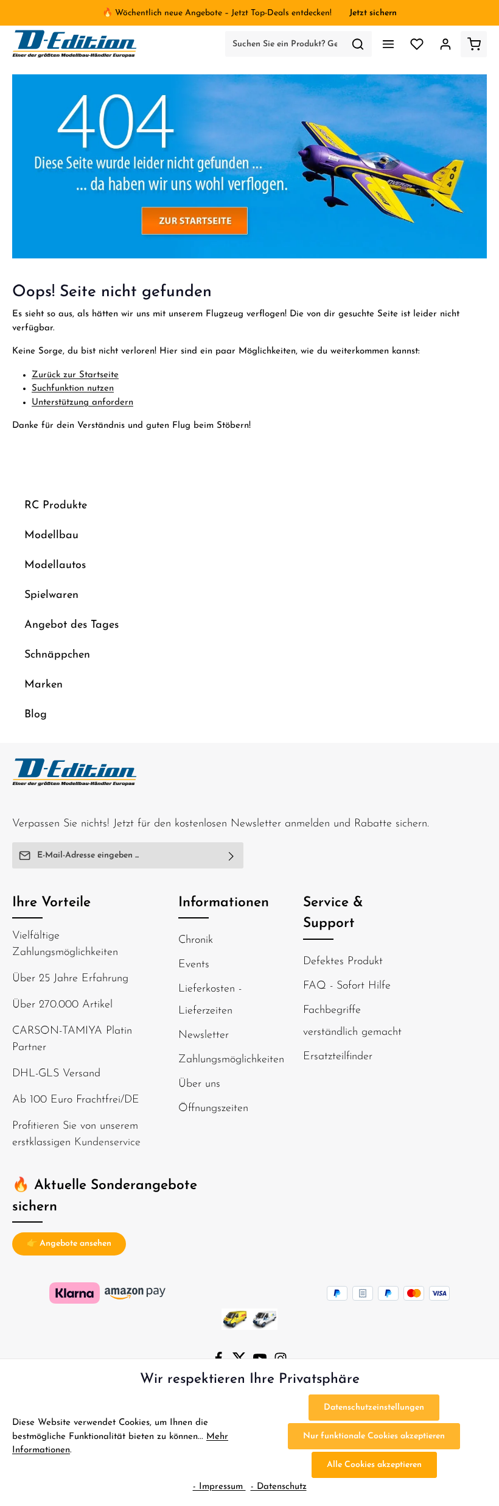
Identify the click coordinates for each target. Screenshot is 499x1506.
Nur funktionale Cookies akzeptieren (374, 1436)
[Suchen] (358, 43)
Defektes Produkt (343, 961)
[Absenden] (231, 855)
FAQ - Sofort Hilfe (347, 986)
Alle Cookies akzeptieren (374, 1464)
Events (193, 964)
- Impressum (219, 1486)
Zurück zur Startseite (75, 375)
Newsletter (203, 1035)
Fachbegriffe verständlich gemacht (352, 1021)
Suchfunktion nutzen (73, 388)
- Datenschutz (279, 1486)
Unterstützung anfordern (82, 402)
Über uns (199, 1084)
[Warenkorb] (474, 44)
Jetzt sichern (373, 13)
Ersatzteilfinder (337, 1056)
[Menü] (388, 44)
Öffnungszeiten (213, 1108)
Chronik (195, 940)
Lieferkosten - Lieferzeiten (210, 1000)
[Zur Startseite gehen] (75, 44)
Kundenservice (107, 1142)
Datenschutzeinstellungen (374, 1407)
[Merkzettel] (416, 44)
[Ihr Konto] (445, 44)
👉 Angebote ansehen (69, 1243)
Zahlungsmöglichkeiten (231, 1059)
